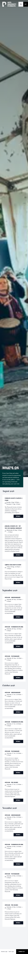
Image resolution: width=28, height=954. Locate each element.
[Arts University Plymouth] (9, 4)
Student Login (4, 951)
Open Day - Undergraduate (12, 597)
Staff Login (11, 951)
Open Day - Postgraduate (12, 656)
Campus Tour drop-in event (13, 565)
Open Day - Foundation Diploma (14, 627)
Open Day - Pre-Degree (11, 782)
